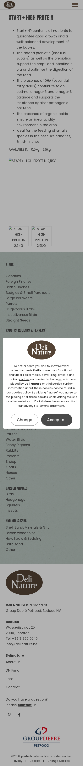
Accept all (56, 419)
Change (24, 419)
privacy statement (36, 406)
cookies (24, 379)
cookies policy (21, 392)
